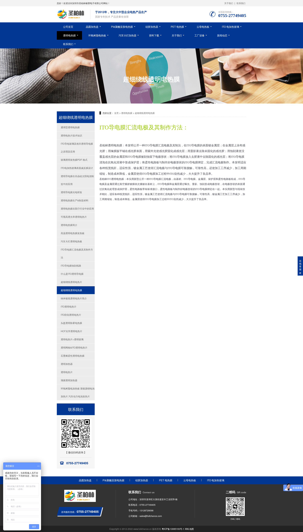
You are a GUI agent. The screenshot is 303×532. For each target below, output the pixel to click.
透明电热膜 (69, 35)
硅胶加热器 (152, 27)
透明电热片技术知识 (71, 135)
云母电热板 (203, 27)
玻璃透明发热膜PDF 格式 (74, 159)
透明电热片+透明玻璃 (72, 339)
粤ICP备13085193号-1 (173, 528)
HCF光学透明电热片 (71, 331)
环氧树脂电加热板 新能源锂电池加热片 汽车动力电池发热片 (78, 392)
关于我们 (228, 3)
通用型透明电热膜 (70, 127)
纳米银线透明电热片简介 (74, 298)
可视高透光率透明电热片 (74, 216)
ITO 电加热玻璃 (230, 27)
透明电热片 (67, 372)
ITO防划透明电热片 (71, 314)
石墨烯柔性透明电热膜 (72, 355)
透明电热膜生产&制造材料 (74, 200)
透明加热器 (67, 363)
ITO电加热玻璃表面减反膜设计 (77, 168)
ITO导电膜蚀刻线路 (71, 265)
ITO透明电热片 (68, 306)
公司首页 (68, 27)
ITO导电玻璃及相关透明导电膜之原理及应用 (77, 147)
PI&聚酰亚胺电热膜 (122, 27)
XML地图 (189, 528)
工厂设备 (199, 35)
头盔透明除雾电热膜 (71, 323)
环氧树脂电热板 (97, 35)
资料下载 (154, 35)
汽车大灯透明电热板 (71, 241)
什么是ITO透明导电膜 (72, 273)
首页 (116, 113)
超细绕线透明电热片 (71, 282)
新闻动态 (222, 35)
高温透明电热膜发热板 (72, 233)
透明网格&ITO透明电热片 (74, 347)
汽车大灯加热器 (127, 35)
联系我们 (241, 3)
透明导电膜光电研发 (71, 192)
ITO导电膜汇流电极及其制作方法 (77, 253)
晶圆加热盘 (92, 27)
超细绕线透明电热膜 (71, 290)
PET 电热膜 (177, 27)
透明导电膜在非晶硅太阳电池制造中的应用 (77, 180)
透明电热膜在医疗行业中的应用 (77, 208)
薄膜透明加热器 (69, 380)
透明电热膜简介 (69, 225)
